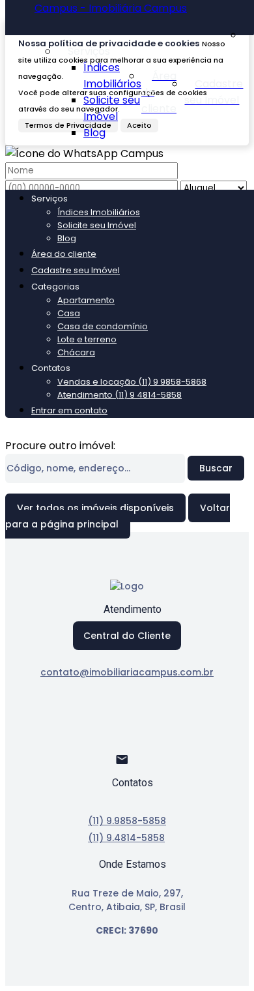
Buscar (216, 468)
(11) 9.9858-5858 (127, 820)
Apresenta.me (42, 977)
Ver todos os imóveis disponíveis (95, 507)
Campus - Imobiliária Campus (111, 8)
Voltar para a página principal (117, 516)
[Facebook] (127, 719)
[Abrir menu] (9, 175)
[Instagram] (127, 742)
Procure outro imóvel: (60, 445)
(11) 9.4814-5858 (126, 837)
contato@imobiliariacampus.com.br (127, 672)
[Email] (127, 765)
